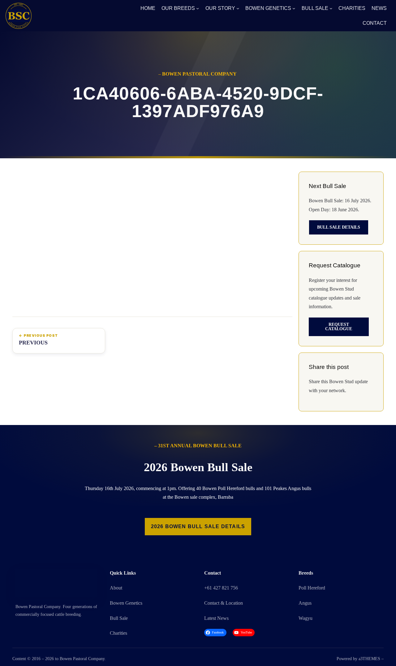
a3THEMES (369, 658)
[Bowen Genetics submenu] (293, 8)
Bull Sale (119, 618)
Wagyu (305, 618)
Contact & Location (223, 603)
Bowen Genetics (126, 603)
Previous (33, 343)
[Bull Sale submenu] (330, 8)
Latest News (216, 618)
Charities (118, 633)
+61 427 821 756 (221, 587)
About (116, 587)
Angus (305, 603)
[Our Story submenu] (237, 8)
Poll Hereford (312, 587)
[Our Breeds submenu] (197, 8)
